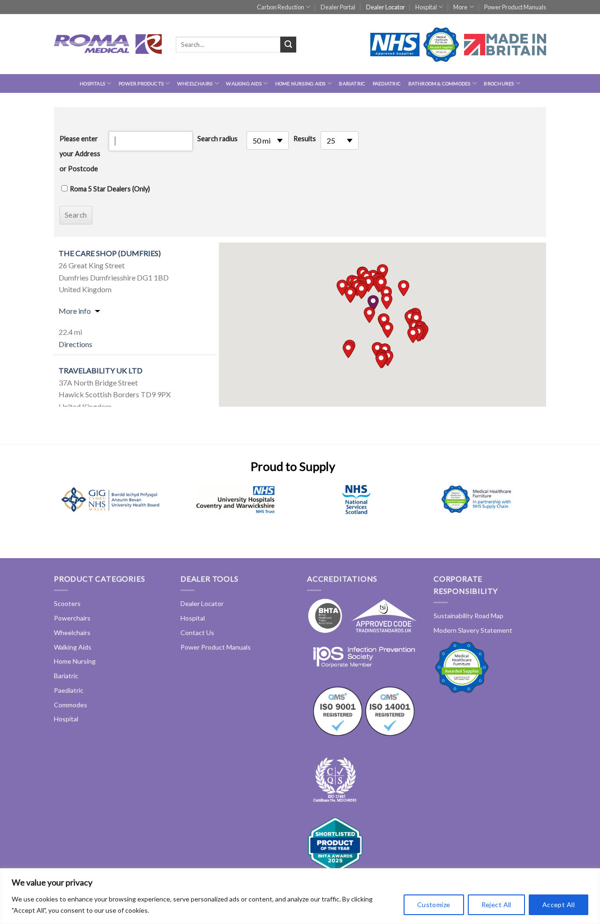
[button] (373, 303)
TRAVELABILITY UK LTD (100, 370)
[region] (300, 896)
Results (304, 139)
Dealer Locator (385, 7)
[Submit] (288, 45)
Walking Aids (244, 83)
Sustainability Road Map (468, 616)
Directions (75, 344)
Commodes (70, 705)
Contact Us (197, 632)
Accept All (558, 905)
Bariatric (352, 83)
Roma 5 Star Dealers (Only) (110, 189)
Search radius (217, 139)
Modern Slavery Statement (473, 630)
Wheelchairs (194, 83)
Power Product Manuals (515, 7)
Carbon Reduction (280, 7)
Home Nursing (75, 661)
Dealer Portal (338, 7)
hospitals (92, 83)
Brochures (499, 83)
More (460, 7)
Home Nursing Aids (300, 83)
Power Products (141, 83)
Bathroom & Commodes (439, 83)
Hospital (426, 7)
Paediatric (387, 83)
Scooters (67, 603)
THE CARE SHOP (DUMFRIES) (110, 253)
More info (75, 310)
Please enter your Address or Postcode (80, 154)
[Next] (517, 510)
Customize (433, 905)
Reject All (496, 905)
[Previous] (68, 510)
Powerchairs (72, 618)
